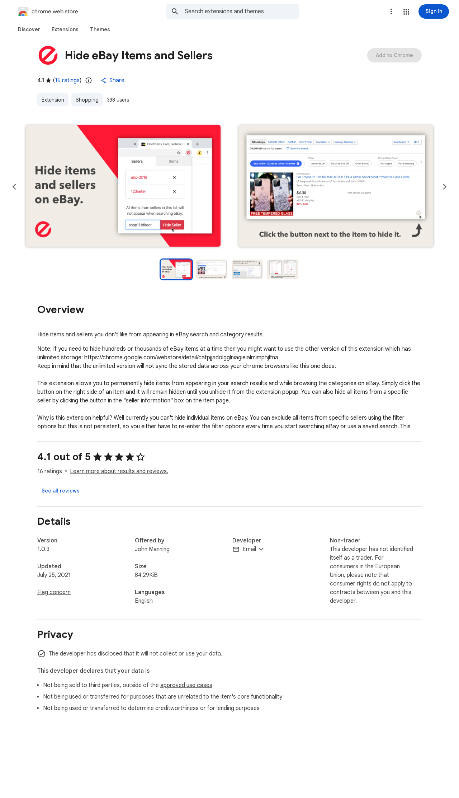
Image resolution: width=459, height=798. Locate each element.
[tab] (29, 29)
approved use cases (186, 685)
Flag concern (54, 592)
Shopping (87, 100)
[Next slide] (444, 186)
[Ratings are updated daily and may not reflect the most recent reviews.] (88, 80)
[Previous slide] (14, 186)
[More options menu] (391, 11)
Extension (53, 100)
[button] (406, 12)
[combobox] (242, 11)
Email (249, 549)
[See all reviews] (60, 490)
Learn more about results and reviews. (119, 471)
